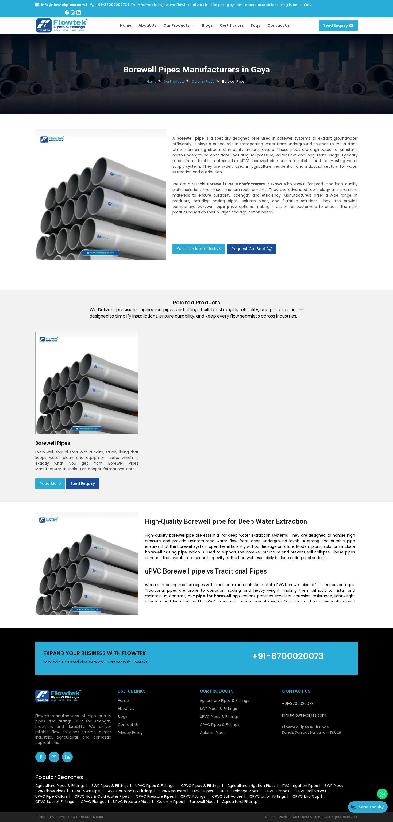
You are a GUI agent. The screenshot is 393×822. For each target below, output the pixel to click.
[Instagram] (73, 12)
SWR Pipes (334, 785)
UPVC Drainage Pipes (239, 791)
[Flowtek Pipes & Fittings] (61, 25)
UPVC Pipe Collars (51, 796)
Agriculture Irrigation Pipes (251, 785)
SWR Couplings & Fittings (130, 791)
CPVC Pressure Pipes (155, 796)
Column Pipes (203, 81)
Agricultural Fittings (240, 801)
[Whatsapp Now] (382, 794)
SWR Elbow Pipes (50, 791)
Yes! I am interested (196, 248)
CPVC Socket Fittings (54, 801)
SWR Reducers (172, 791)
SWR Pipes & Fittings (218, 708)
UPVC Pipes (202, 791)
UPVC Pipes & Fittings (219, 716)
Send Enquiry (335, 25)
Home (126, 25)
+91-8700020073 (111, 4)
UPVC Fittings (277, 791)
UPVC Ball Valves (311, 791)
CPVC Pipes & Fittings (219, 724)
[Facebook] (67, 12)
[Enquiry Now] (100, 194)
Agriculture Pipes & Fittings (224, 700)
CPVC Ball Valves (227, 796)
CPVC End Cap (305, 796)
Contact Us (278, 25)
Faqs (255, 25)
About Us (147, 25)
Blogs (207, 25)
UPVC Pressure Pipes (132, 801)
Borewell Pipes (202, 801)
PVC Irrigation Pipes (300, 785)
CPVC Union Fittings (267, 796)
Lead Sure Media (89, 817)
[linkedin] (78, 12)
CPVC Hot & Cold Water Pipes (101, 796)
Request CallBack (249, 248)
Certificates (232, 25)
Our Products (176, 25)
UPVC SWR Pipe (86, 791)
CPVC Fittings (192, 796)
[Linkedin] (67, 757)
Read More (50, 483)
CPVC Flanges (93, 801)
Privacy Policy (130, 732)
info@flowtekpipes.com (63, 4)
